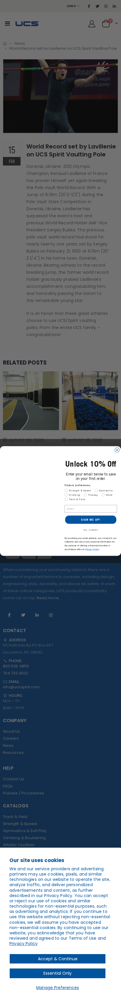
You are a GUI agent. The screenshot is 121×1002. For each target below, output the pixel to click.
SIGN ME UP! (90, 520)
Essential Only (57, 973)
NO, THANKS (91, 530)
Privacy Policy (23, 943)
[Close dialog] (117, 450)
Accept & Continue (58, 959)
